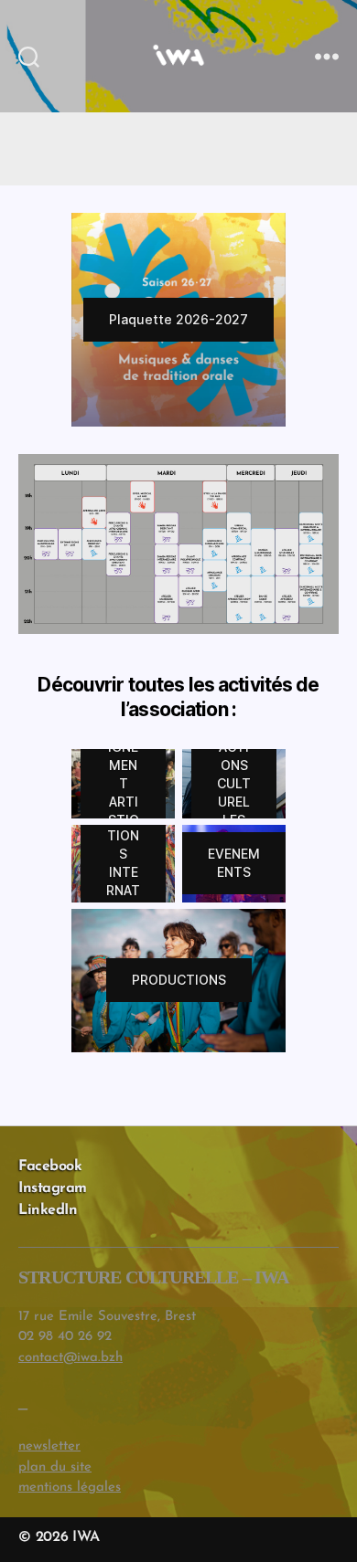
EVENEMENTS (234, 863)
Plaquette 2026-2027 (178, 319)
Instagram (52, 1188)
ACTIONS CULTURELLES (234, 783)
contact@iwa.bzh (70, 1358)
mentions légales (69, 1487)
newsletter (49, 1446)
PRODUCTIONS (179, 979)
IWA (85, 1537)
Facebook (49, 1166)
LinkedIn (47, 1210)
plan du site (55, 1467)
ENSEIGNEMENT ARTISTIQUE (123, 783)
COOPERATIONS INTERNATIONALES (123, 862)
